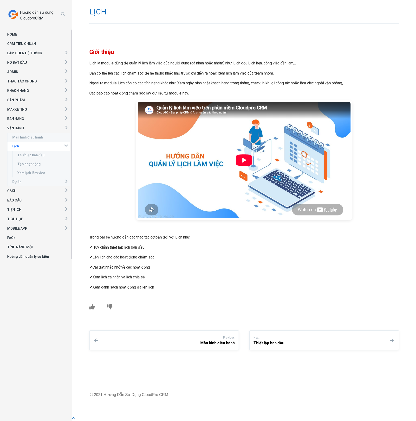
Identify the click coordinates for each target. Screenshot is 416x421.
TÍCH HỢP (15, 219)
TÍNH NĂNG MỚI (20, 247)
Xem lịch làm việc (31, 173)
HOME (12, 34)
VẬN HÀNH (15, 128)
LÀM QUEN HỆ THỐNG (24, 53)
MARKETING (17, 109)
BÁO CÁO (14, 200)
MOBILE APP (17, 228)
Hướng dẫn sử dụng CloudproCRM (36, 15)
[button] (66, 52)
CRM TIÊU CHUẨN (21, 44)
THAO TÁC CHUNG (22, 81)
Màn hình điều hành (27, 137)
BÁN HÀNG (15, 119)
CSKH (11, 191)
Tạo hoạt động (29, 164)
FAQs (11, 238)
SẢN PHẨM (16, 100)
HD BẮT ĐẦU (17, 62)
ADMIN (12, 72)
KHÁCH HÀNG (18, 91)
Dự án (16, 182)
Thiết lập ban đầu (31, 155)
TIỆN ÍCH (14, 210)
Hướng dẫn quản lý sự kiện (28, 256)
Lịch (15, 146)
